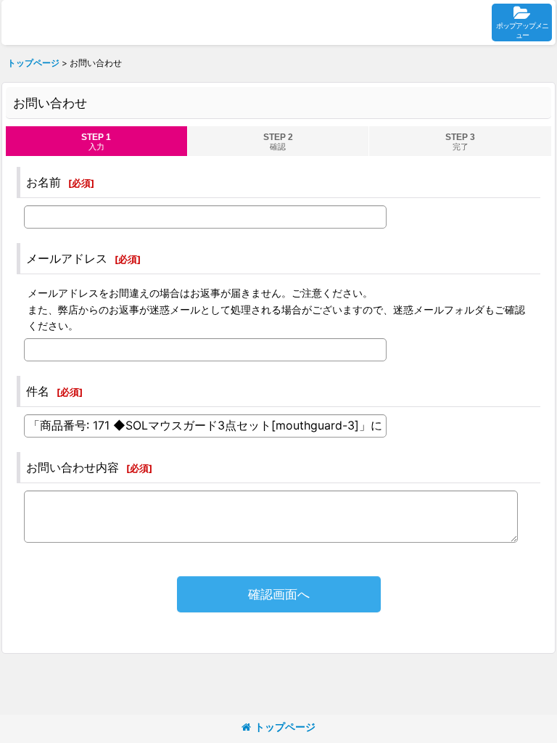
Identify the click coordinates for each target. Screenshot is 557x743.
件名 (37, 391)
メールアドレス (66, 258)
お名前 (43, 182)
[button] (522, 22)
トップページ (285, 727)
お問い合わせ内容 (72, 467)
